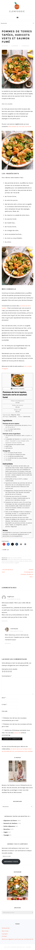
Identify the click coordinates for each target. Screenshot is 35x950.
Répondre (5, 621)
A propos (5, 934)
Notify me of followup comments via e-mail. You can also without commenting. (16, 732)
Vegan (6, 832)
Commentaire (7, 676)
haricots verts (19, 559)
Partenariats (6, 928)
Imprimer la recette (18, 388)
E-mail (4, 704)
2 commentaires (25, 45)
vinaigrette (16, 562)
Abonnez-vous (11, 862)
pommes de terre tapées (7, 561)
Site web (4, 711)
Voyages (6, 835)
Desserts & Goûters (10, 823)
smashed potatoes (9, 562)
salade (20, 561)
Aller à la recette (7, 104)
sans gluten (25, 561)
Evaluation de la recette (9, 669)
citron (12, 559)
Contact (4, 936)
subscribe (17, 732)
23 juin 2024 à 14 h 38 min (13, 599)
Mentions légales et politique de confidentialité (17, 939)
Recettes (19, 557)
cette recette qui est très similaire (19, 126)
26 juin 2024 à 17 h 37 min (16, 631)
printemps (16, 561)
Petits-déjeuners (9, 826)
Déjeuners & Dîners (12, 557)
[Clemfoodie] (17, 13)
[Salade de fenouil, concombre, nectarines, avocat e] (17, 886)
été (15, 559)
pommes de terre (27, 559)
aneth (9, 559)
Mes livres (5, 931)
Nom (4, 697)
